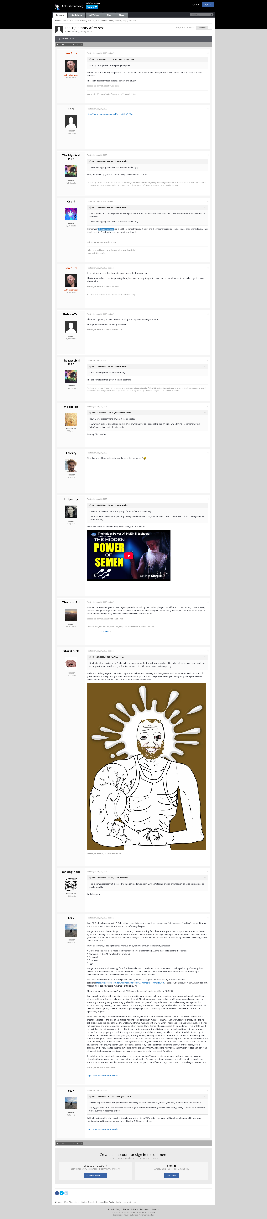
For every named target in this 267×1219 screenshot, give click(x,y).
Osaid (71, 201)
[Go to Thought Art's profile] (71, 615)
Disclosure (145, 1209)
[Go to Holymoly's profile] (71, 512)
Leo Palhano (121, 413)
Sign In (195, 4)
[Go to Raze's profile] (71, 121)
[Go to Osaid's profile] (71, 214)
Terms (126, 1209)
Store (121, 15)
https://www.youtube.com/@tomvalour (103, 1075)
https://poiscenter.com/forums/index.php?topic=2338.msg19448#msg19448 (130, 982)
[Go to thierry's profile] (71, 465)
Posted (97, 53)
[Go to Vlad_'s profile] (59, 29)
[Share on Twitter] (62, 1193)
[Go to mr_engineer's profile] (71, 884)
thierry (71, 453)
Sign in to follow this (186, 27)
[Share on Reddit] (66, 1193)
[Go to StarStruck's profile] (71, 663)
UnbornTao (71, 314)
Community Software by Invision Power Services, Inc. (133, 1215)
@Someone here (106, 229)
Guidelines (76, 15)
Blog (109, 15)
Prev (63, 45)
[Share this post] (207, 53)
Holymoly (71, 499)
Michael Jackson (122, 59)
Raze (71, 109)
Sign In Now (171, 1175)
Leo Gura (118, 161)
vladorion (71, 407)
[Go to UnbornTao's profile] (71, 327)
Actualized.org (114, 1209)
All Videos (94, 15)
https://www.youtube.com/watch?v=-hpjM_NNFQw (110, 114)
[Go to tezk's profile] (71, 930)
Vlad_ (76, 31)
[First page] (58, 44)
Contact (155, 1209)
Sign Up (208, 4)
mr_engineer (71, 872)
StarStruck (71, 651)
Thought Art (71, 602)
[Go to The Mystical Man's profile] (71, 171)
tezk (71, 918)
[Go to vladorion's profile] (71, 419)
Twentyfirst (120, 1096)
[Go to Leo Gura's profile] (71, 66)
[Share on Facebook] (57, 1193)
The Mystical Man (71, 156)
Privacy (134, 1209)
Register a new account (95, 1175)
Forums (60, 15)
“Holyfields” (105, 631)
